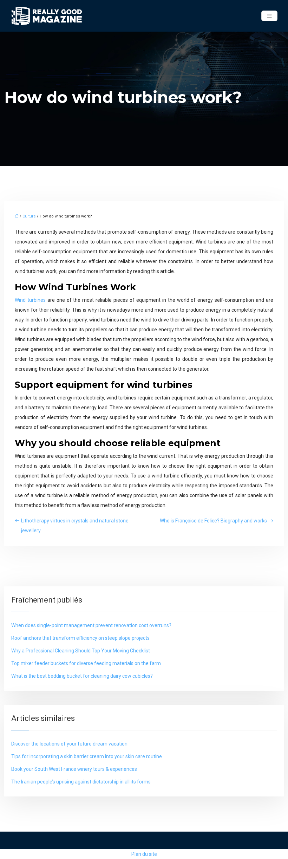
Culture (29, 216)
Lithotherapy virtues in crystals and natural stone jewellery (75, 525)
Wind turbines (30, 300)
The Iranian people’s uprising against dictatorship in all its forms (81, 782)
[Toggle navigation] (269, 16)
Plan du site (144, 854)
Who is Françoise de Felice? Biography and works (213, 520)
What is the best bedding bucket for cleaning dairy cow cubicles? (82, 676)
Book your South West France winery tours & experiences (74, 769)
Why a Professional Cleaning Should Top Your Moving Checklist (80, 650)
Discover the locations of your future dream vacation (69, 744)
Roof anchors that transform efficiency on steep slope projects (80, 638)
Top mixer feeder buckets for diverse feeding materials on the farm (86, 663)
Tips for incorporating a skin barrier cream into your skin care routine (86, 756)
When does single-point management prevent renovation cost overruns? (91, 625)
